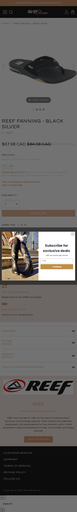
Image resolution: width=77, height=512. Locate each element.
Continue (56, 266)
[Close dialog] (72, 233)
